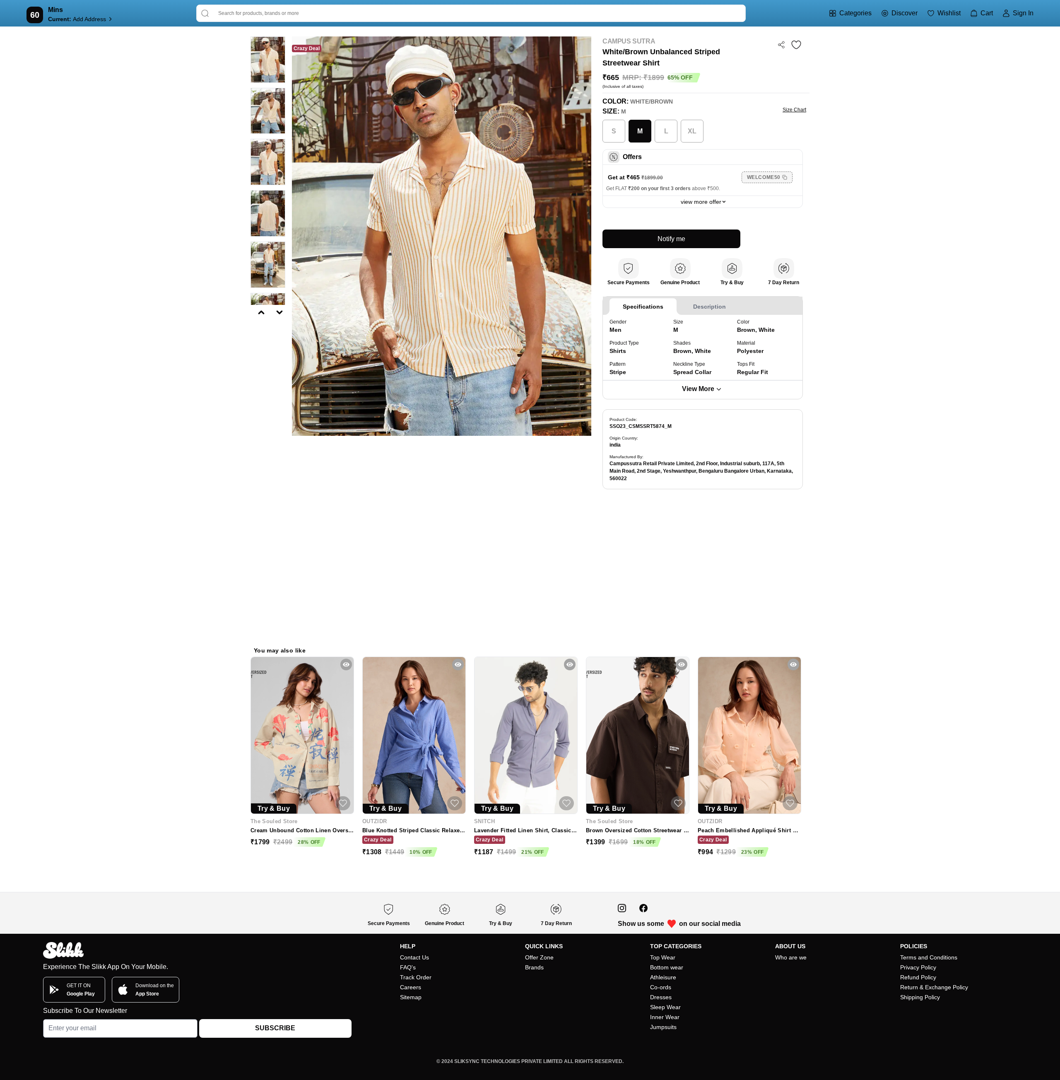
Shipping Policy (920, 997)
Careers (410, 987)
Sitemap (411, 997)
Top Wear (662, 957)
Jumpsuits (663, 1027)
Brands (534, 967)
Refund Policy (918, 977)
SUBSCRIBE (275, 1028)
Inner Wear (664, 1017)
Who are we (791, 957)
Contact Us (414, 957)
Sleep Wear (665, 1007)
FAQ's (408, 967)
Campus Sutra (628, 41)
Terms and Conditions (928, 957)
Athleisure (663, 977)
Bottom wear (666, 967)
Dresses (661, 997)
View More (698, 388)
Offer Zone (539, 957)
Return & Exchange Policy (934, 987)
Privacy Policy (918, 967)
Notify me (671, 238)
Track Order (415, 977)
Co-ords (660, 987)
